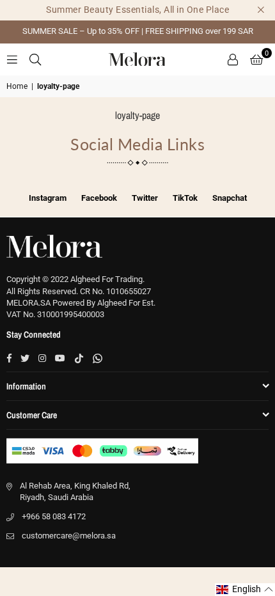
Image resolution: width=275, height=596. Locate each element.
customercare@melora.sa (69, 535)
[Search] (35, 59)
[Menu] (12, 59)
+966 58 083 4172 (54, 516)
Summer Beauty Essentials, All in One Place (137, 9)
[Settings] (232, 59)
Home (17, 86)
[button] (256, 59)
